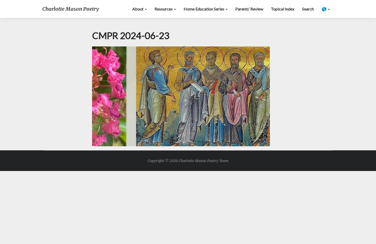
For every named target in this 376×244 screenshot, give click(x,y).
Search (308, 8)
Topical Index (282, 8)
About (138, 8)
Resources (163, 8)
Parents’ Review (249, 8)
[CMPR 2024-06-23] (181, 97)
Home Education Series (204, 8)
